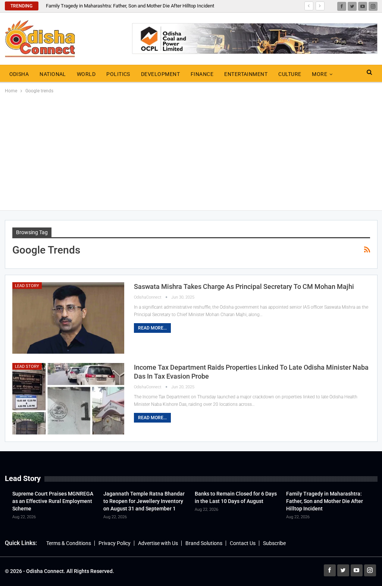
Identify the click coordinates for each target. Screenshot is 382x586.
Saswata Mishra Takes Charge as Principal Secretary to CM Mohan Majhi (244, 286)
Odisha (19, 74)
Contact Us (243, 543)
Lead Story (27, 285)
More (319, 74)
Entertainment (245, 74)
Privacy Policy (114, 543)
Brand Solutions (203, 543)
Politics (118, 74)
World (86, 74)
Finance (202, 74)
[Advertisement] (191, 151)
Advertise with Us (158, 543)
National (53, 74)
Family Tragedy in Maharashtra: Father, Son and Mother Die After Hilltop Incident (130, 6)
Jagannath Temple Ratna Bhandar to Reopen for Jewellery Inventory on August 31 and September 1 (144, 501)
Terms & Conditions (68, 543)
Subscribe (274, 543)
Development (160, 74)
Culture (289, 74)
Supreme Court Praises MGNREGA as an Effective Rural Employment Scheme (52, 501)
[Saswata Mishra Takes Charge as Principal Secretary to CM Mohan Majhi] (68, 318)
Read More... (152, 328)
